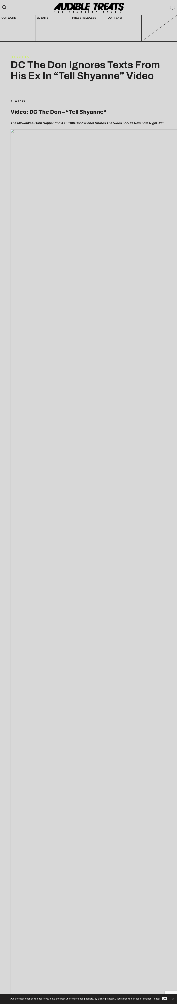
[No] (172, 999)
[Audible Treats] (88, 7)
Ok (164, 998)
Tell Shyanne (86, 112)
